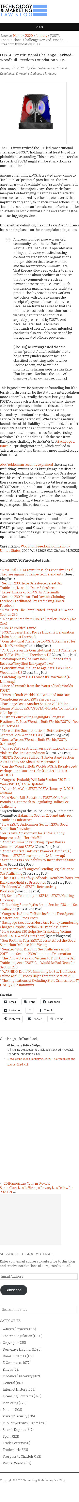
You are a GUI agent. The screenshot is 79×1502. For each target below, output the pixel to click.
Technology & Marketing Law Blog (44, 1480)
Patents (8, 1410)
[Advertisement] (30, 1219)
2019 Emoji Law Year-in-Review (27, 1183)
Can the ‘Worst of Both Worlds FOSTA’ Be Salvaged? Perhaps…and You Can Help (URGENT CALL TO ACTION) (39, 770)
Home (17, 36)
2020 (29, 36)
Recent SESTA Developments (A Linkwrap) (33, 856)
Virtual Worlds (14, 1463)
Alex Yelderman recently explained (26, 465)
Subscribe (13, 1290)
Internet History (15, 1389)
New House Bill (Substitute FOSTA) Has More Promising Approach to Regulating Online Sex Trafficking (34, 802)
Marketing (49, 73)
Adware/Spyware (16, 1329)
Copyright (10, 1343)
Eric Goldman (40, 68)
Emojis (8, 1369)
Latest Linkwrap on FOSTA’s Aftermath (30, 592)
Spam (7, 1436)
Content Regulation (17, 1336)
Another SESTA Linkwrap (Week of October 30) (36, 851)
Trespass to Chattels (18, 1456)
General (9, 1383)
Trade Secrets (13, 1443)
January (41, 36)
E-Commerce (12, 1363)
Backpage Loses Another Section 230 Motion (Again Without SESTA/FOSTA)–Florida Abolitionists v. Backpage (38, 708)
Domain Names (14, 1356)
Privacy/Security (15, 1416)
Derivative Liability (28, 73)
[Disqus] (39, 1123)
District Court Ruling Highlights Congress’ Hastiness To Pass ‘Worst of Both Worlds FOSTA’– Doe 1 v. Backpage (39, 721)
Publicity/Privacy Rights (20, 1423)
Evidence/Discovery (17, 1376)
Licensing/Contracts (18, 1396)
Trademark (11, 1450)
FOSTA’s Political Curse (19, 628)
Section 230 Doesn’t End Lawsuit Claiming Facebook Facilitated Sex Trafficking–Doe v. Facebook (32, 601)
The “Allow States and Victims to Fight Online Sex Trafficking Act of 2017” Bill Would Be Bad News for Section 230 (37, 962)
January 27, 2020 (11, 68)
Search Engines (14, 1430)
